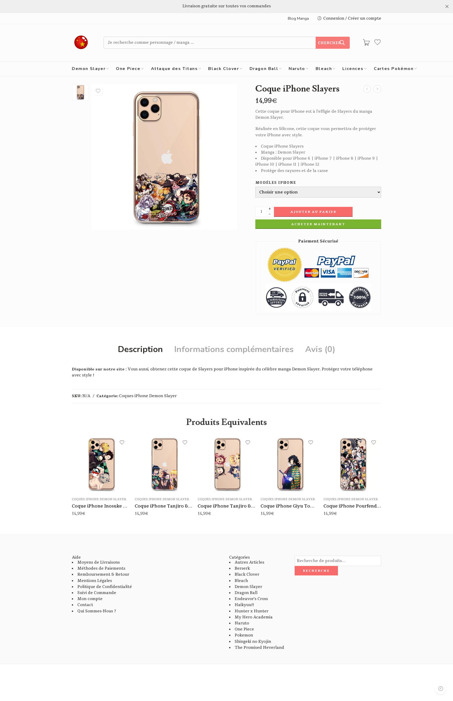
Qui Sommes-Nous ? (96, 611)
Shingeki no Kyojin (253, 641)
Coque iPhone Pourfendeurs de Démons (352, 506)
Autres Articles (249, 562)
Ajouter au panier (313, 212)
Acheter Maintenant (318, 224)
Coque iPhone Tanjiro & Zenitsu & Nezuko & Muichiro (163, 506)
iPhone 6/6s (88, 460)
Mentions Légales (94, 580)
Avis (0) (320, 349)
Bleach (324, 69)
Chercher (329, 43)
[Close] (447, 6)
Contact (85, 604)
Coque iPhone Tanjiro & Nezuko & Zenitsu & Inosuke (226, 506)
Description (140, 349)
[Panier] (366, 42)
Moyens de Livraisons (98, 562)
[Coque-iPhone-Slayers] (80, 92)
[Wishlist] (98, 91)
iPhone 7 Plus (88, 484)
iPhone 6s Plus (88, 468)
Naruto (297, 69)
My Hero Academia (254, 617)
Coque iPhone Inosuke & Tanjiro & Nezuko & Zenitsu (101, 506)
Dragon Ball (264, 69)
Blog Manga (298, 18)
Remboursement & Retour (103, 574)
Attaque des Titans (174, 69)
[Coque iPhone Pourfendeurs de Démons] (367, 89)
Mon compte (90, 598)
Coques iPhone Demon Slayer (148, 395)
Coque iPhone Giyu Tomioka (289, 506)
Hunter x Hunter (251, 611)
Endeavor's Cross (251, 598)
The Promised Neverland (259, 647)
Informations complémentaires (234, 349)
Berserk (242, 568)
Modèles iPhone (275, 183)
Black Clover (223, 69)
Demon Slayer (88, 69)
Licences (352, 69)
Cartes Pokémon (393, 69)
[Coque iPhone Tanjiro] (377, 89)
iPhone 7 (88, 476)
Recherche (316, 571)
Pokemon (244, 635)
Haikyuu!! (244, 604)
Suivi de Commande (96, 592)
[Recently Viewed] (440, 688)
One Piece (128, 69)
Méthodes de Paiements (101, 568)
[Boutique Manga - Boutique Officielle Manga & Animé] (81, 43)
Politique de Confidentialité (104, 586)
